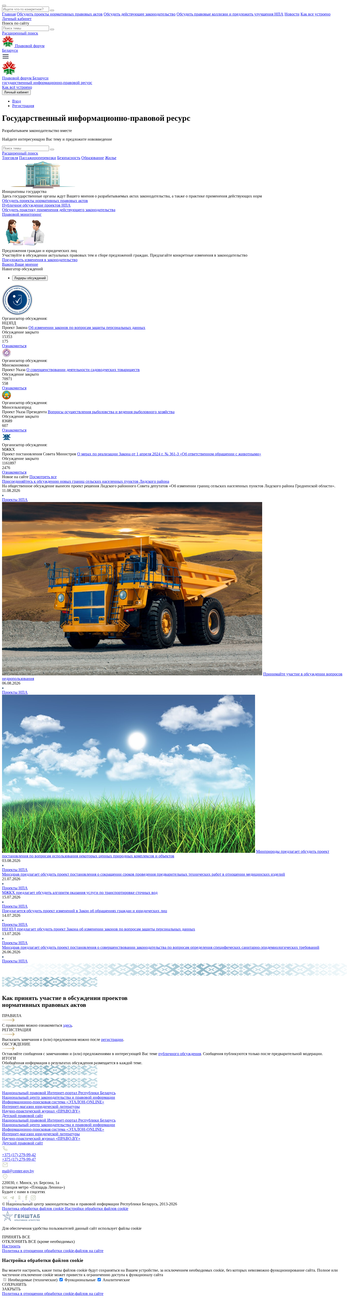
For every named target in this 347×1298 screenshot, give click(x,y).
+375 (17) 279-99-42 (19, 1155)
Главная (9, 14)
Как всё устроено (17, 87)
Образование (92, 158)
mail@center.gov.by (18, 1171)
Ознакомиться (14, 346)
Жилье (110, 158)
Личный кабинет (16, 18)
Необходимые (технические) (32, 1280)
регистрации (112, 1039)
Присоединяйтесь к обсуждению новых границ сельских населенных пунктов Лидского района (85, 481)
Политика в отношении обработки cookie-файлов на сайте (52, 1251)
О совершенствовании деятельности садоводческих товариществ (83, 370)
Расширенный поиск (20, 33)
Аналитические (116, 1280)
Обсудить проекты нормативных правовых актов (60, 14)
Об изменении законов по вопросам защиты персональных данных (86, 327)
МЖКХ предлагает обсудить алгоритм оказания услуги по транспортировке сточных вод (79, 892)
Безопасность (68, 158)
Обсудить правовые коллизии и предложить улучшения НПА (230, 14)
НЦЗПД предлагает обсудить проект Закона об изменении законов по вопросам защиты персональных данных (98, 929)
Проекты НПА (15, 499)
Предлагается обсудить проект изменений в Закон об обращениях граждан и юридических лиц (84, 911)
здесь (67, 1025)
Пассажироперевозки (37, 158)
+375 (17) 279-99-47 (19, 1159)
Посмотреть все (43, 477)
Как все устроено (315, 14)
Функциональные (80, 1280)
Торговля (10, 158)
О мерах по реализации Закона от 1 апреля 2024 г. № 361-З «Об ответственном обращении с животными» (169, 454)
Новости (292, 14)
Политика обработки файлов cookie (33, 1208)
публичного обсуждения (179, 1054)
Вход (16, 101)
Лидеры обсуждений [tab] (30, 278)
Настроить (11, 1246)
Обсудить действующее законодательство (140, 14)
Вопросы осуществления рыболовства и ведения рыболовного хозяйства (111, 412)
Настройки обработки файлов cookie (96, 1208)
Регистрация (23, 106)
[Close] (4, 5)
